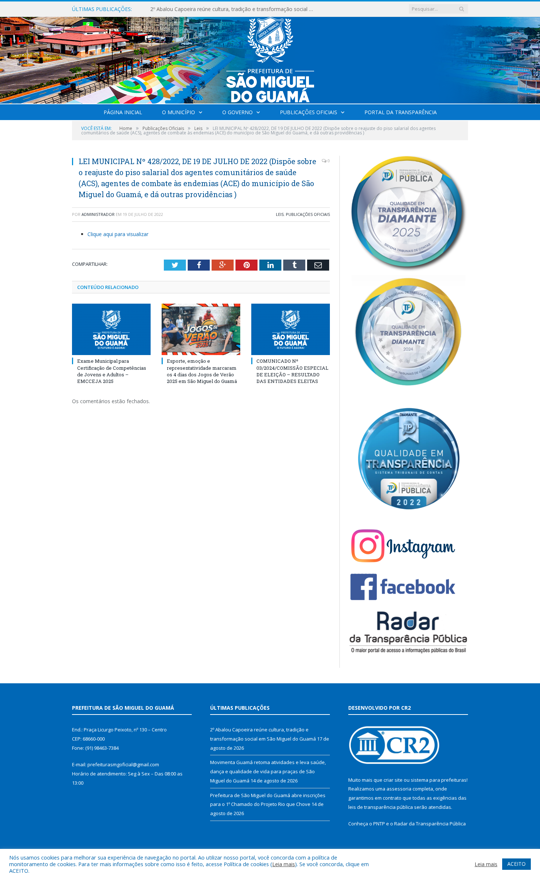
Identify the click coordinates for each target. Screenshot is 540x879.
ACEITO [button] (516, 863)
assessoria (398, 788)
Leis (280, 214)
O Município (178, 112)
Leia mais (283, 864)
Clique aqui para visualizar (117, 234)
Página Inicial (123, 112)
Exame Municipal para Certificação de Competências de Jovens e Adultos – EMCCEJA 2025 (111, 371)
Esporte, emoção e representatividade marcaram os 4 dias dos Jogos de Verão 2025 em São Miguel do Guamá (202, 371)
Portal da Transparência (400, 112)
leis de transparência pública (380, 807)
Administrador (98, 214)
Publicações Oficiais (308, 112)
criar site (393, 780)
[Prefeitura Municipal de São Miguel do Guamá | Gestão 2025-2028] (270, 58)
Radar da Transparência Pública (430, 823)
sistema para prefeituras (439, 780)
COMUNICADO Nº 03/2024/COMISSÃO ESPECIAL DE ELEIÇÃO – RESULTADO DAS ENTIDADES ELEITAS (292, 371)
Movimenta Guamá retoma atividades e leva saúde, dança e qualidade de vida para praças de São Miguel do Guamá (234, 9)
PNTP (379, 823)
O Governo (237, 112)
